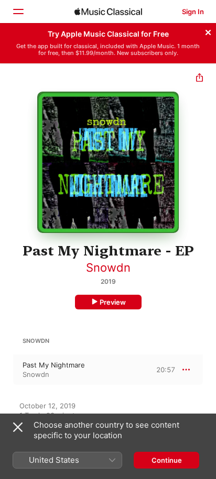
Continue (167, 460)
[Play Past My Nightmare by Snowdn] (7, 369)
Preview (113, 302)
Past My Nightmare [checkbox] (54, 365)
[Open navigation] (17, 11)
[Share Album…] (199, 79)
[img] (108, 11)
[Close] (208, 31)
